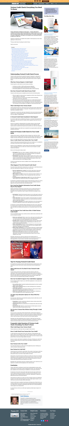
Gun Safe (35, 3)
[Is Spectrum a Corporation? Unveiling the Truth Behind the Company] (51, 81)
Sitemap (31, 420)
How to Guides (29, 3)
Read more (46, 45)
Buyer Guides (22, 3)
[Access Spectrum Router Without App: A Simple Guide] (51, 134)
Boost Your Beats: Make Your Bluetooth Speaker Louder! (19, 394)
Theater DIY (15, 4)
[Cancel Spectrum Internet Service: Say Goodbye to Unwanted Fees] (51, 25)
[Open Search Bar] (56, 3)
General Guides (41, 3)
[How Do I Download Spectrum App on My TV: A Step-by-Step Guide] (51, 112)
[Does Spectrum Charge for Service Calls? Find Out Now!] (51, 51)
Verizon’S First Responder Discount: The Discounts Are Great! (20, 393)
